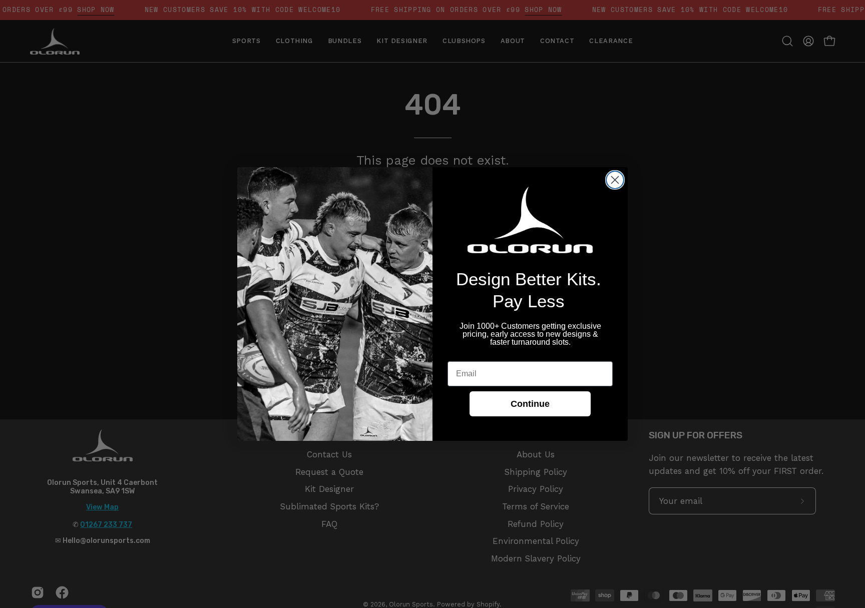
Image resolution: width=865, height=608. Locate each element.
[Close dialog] (615, 180)
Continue (530, 404)
